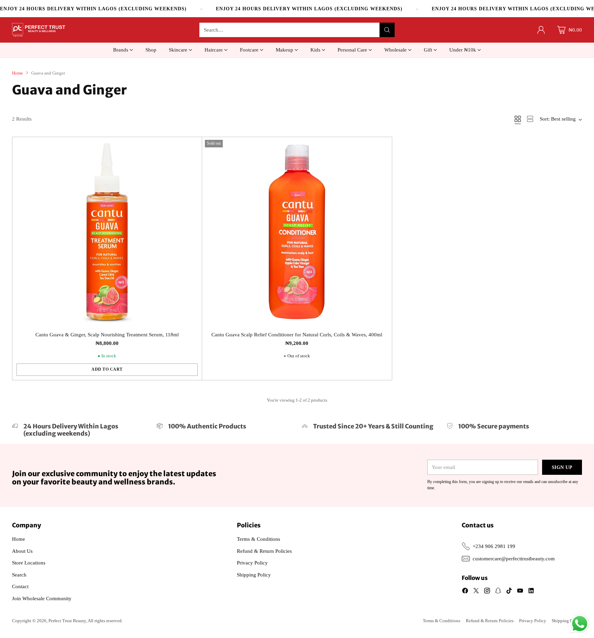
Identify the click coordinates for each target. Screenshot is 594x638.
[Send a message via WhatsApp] (580, 624)
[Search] (387, 30)
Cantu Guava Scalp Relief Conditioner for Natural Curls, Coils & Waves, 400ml (296, 334)
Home (17, 73)
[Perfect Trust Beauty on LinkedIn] (531, 591)
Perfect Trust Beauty (67, 620)
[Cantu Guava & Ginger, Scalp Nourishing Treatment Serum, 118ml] (107, 232)
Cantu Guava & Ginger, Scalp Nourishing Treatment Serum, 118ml (107, 334)
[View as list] (530, 119)
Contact (20, 586)
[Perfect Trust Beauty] (38, 30)
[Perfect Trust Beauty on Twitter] (476, 591)
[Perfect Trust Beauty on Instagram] (487, 591)
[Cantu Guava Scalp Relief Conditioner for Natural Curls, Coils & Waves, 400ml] (297, 232)
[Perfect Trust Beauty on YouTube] (520, 591)
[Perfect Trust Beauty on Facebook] (465, 591)
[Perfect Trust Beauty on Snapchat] (498, 591)
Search (19, 575)
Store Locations (28, 563)
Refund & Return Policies (264, 551)
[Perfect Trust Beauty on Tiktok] (509, 591)
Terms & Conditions (258, 539)
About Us (22, 551)
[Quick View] (193, 146)
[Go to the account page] (541, 29)
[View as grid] (518, 119)
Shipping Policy (254, 575)
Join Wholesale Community (42, 598)
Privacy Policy (252, 563)
